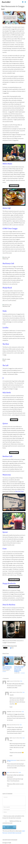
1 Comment (23, 672)
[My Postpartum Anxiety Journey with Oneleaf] (8, 657)
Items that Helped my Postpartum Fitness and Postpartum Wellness (19, 669)
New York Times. (19, 491)
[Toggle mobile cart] (22, 2)
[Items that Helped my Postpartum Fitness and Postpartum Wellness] (20, 657)
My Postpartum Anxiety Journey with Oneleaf (7, 667)
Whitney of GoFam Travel (11, 760)
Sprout (5, 532)
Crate (5, 548)
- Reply (21, 681)
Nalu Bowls (7, 392)
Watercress (7, 474)
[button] (3, 665)
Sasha (8, 772)
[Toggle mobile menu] (25, 2)
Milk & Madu (7, 163)
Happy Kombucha (9, 583)
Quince (5, 423)
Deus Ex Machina (9, 604)
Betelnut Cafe (7, 456)
